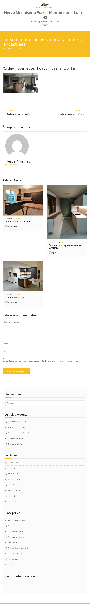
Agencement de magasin (18, 520)
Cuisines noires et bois (17, 221)
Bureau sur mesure (15, 438)
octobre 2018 (13, 474)
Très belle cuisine (14, 297)
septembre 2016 (14, 490)
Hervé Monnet (15, 226)
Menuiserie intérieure (16, 537)
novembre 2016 (14, 485)
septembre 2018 (14, 479)
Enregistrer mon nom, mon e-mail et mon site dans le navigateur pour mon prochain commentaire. (41, 362)
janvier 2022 (13, 463)
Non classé (12, 542)
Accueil (6, 49)
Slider (10, 564)
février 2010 (12, 501)
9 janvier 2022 (11, 219)
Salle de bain (13, 559)
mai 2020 (11, 468)
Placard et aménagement (18, 548)
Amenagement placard (17, 427)
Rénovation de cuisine (16, 553)
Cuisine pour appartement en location (65, 246)
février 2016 (12, 496)
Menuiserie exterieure (17, 531)
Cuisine (15, 49)
